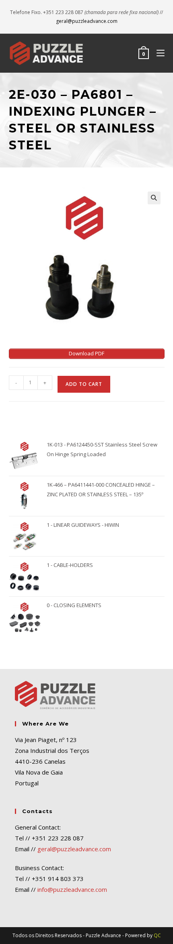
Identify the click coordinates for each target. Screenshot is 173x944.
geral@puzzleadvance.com (86, 21)
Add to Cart (84, 384)
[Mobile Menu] (157, 53)
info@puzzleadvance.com (72, 889)
